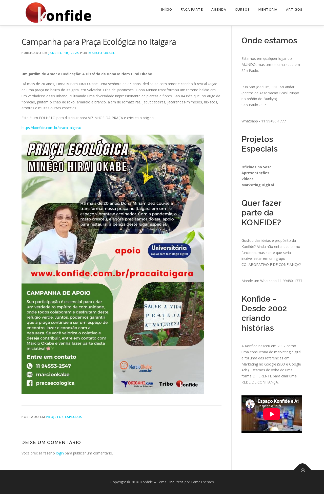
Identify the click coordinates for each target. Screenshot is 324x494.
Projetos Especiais (64, 417)
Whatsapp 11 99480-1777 (281, 280)
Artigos (294, 9)
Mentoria (267, 9)
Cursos (242, 9)
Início (166, 9)
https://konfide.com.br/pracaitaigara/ (51, 127)
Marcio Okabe (102, 53)
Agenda (218, 9)
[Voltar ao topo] (303, 470)
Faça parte (192, 9)
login (60, 453)
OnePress (176, 482)
